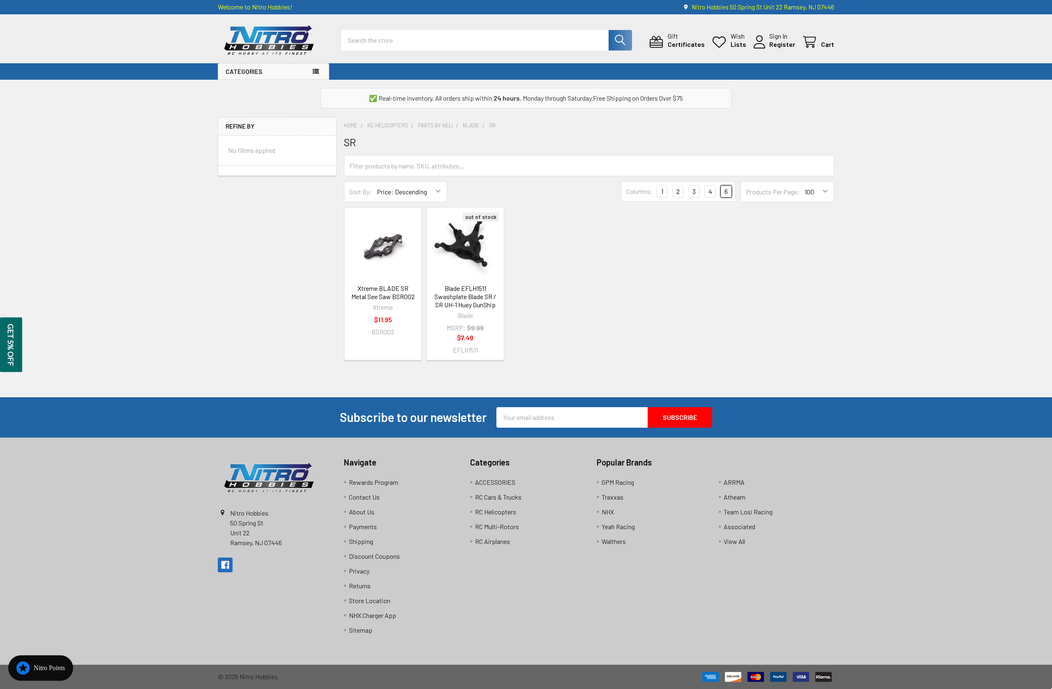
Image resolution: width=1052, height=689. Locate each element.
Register (782, 44)
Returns (360, 586)
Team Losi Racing (748, 512)
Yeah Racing (618, 526)
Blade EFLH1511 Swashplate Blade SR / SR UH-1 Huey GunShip (465, 296)
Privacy (359, 571)
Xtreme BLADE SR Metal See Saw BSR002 (383, 292)
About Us (361, 512)
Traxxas (612, 497)
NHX (608, 512)
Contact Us (364, 497)
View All (734, 541)
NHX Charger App (372, 615)
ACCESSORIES (495, 482)
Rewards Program (373, 482)
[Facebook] (225, 565)
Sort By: (360, 192)
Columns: (639, 191)
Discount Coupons (374, 556)
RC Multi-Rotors (497, 526)
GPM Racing (618, 482)
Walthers (614, 541)
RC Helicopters (495, 512)
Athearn (734, 497)
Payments (363, 526)
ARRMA (734, 482)
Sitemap (360, 630)
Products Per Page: (773, 192)
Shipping (361, 541)
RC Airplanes (492, 541)
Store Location (369, 600)
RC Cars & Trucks (498, 497)
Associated (739, 526)
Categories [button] (244, 71)
